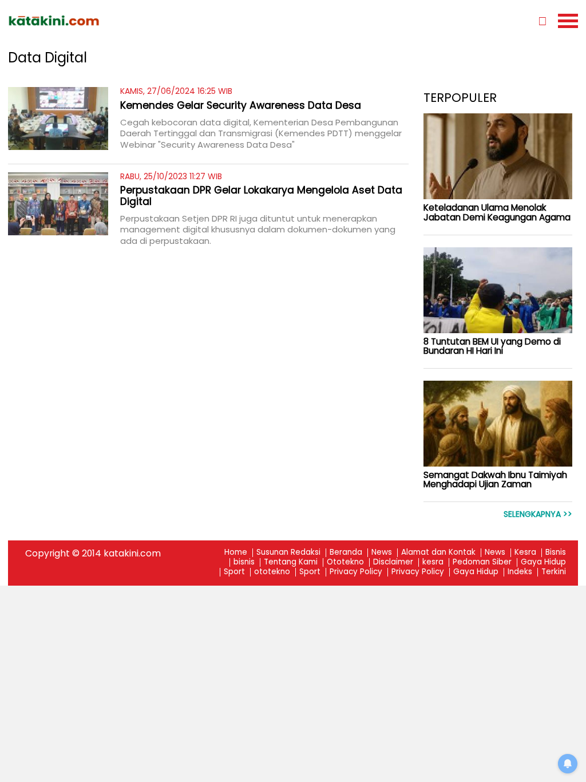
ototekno (272, 572)
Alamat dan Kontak (438, 552)
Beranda (346, 552)
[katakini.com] (150, 20)
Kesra (525, 552)
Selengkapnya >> (538, 514)
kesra (433, 562)
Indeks (520, 572)
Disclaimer (393, 562)
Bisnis (555, 552)
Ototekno (345, 562)
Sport (234, 572)
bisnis (244, 562)
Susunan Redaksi (288, 552)
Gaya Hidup (543, 562)
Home (235, 552)
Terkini (553, 572)
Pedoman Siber (482, 562)
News (381, 552)
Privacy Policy (356, 572)
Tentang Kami (291, 562)
